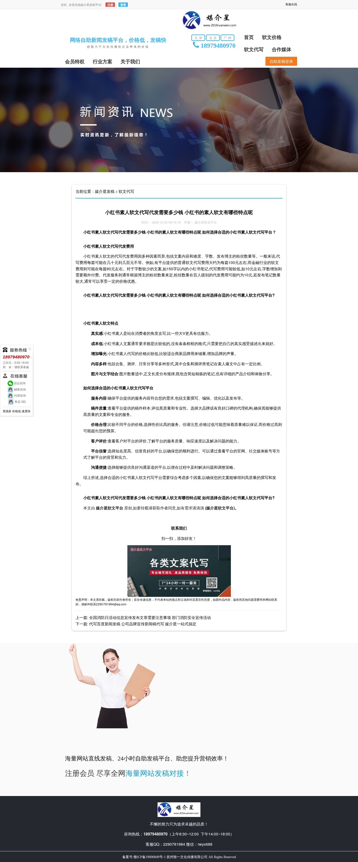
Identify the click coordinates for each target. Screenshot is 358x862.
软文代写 (254, 49)
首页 (249, 37)
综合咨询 (19, 383)
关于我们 (130, 61)
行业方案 (102, 61)
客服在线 (291, 4)
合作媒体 (281, 49)
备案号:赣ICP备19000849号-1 (144, 857)
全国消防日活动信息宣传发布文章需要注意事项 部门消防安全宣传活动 (150, 617)
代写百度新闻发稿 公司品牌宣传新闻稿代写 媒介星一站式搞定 (142, 624)
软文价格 (272, 37)
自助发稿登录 (281, 61)
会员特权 (75, 61)
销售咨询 (19, 389)
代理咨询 (19, 395)
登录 (123, 4)
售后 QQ (20, 401)
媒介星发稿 (104, 191)
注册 (110, 4)
